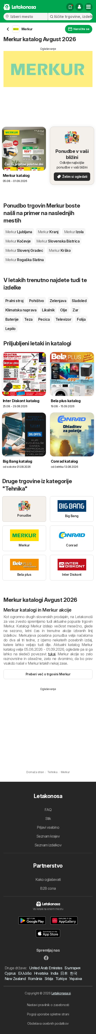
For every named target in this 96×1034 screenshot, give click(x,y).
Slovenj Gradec (24, 250)
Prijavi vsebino (48, 827)
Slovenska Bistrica (57, 241)
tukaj (51, 654)
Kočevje (18, 241)
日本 (64, 973)
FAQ (48, 809)
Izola (74, 231)
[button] (79, 7)
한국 (73, 973)
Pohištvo (36, 300)
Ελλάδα (25, 973)
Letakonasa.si (61, 993)
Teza (28, 319)
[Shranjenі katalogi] (70, 7)
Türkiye (61, 978)
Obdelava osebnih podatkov (48, 1023)
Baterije (12, 319)
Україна (75, 978)
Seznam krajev (48, 836)
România (35, 978)
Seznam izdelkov (48, 845)
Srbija (49, 978)
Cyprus (10, 973)
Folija (81, 319)
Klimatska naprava (20, 310)
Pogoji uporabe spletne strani (48, 1014)
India (54, 973)
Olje (63, 310)
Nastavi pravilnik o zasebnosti (48, 1005)
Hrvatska (41, 973)
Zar (75, 310)
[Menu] (89, 7)
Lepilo (10, 328)
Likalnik (48, 310)
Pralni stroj (14, 300)
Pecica (44, 319)
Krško (60, 250)
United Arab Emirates (45, 968)
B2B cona (48, 888)
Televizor (63, 319)
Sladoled (79, 300)
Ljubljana (18, 231)
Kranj (48, 231)
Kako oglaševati (48, 879)
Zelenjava (58, 300)
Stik (48, 818)
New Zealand (15, 978)
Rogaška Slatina (24, 259)
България (72, 968)
